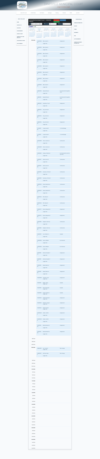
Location (19, 27)
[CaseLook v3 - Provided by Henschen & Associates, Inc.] (32, 26)
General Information (78, 22)
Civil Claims (42, 12)
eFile (75, 35)
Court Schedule (56, 21)
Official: (60, 23)
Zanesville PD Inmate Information (78, 43)
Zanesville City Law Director (20, 37)
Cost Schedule (19, 43)
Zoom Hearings (20, 30)
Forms (75, 29)
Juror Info (77, 12)
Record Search (56, 20)
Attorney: (46, 23)
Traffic (71, 12)
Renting (57, 12)
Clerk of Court (20, 33)
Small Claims (33, 12)
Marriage (50, 12)
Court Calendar (62, 20)
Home (18, 22)
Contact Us (19, 25)
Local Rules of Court (21, 40)
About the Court (24, 12)
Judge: (44, 43)
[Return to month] (30, 24)
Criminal (64, 12)
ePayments (76, 32)
